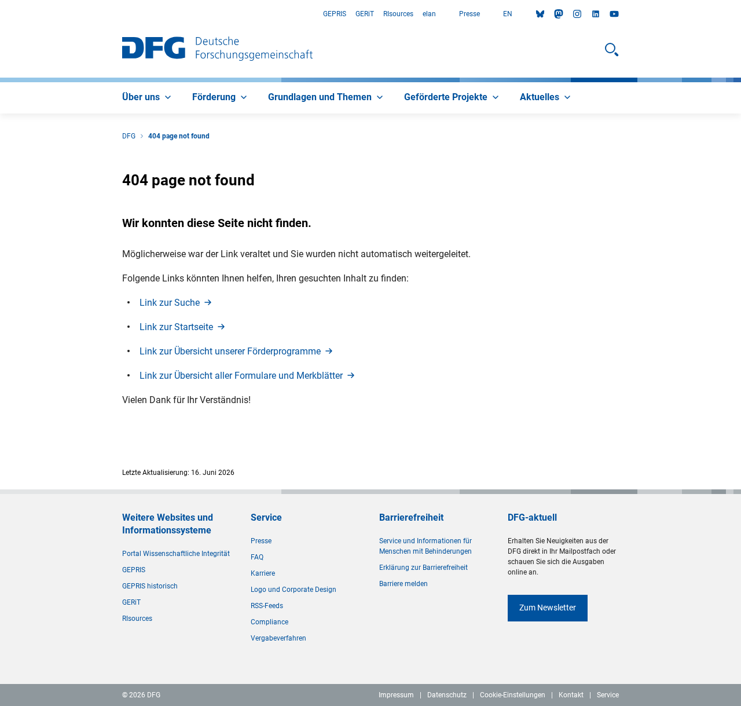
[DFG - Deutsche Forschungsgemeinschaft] (217, 49)
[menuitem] (148, 98)
